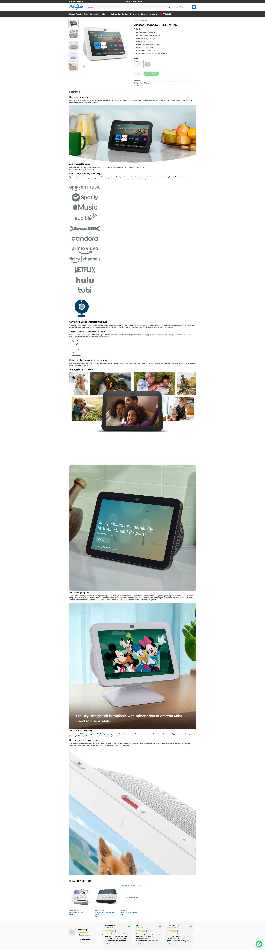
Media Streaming (114, 14)
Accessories (153, 14)
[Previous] (83, 44)
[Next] (127, 44)
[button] (180, 7)
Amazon (140, 86)
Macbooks (88, 14)
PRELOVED (167, 14)
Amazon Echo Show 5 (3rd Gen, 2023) (105, 913)
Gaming (125, 14)
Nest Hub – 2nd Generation (129, 912)
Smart (95, 14)
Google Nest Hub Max (76, 912)
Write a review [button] (85, 939)
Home (136, 20)
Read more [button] (108, 944)
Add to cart (151, 73)
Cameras (144, 14)
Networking (134, 14)
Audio (103, 14)
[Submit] (169, 7)
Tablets (79, 14)
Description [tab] (75, 92)
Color (136, 58)
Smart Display (144, 20)
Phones (72, 14)
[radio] (138, 64)
